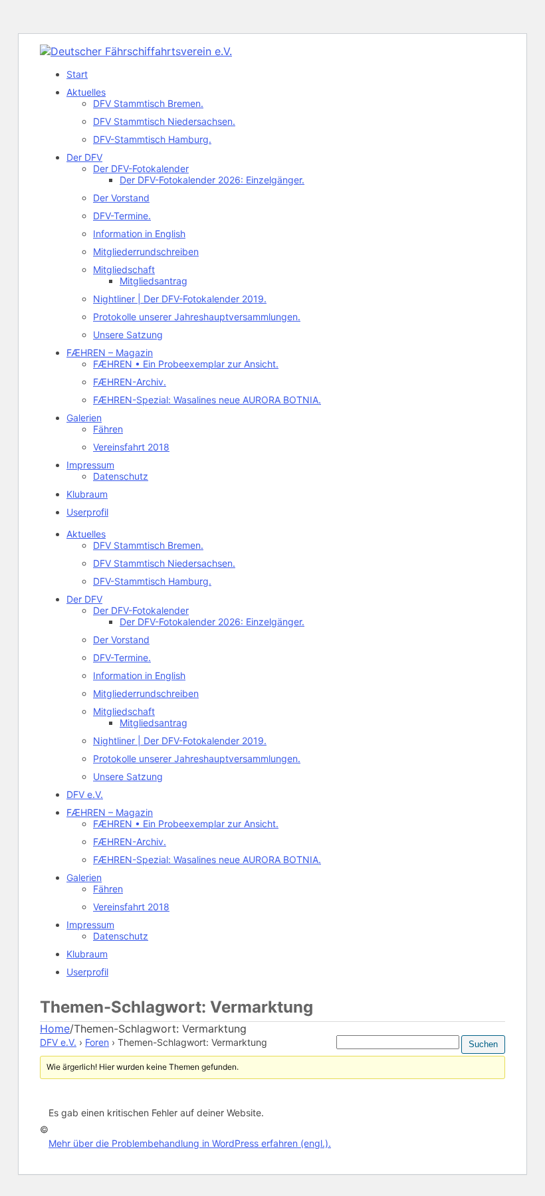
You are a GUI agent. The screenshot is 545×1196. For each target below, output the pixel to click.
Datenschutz (120, 476)
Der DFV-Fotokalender (141, 168)
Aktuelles (86, 92)
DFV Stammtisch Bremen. (148, 103)
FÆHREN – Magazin (109, 352)
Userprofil (87, 512)
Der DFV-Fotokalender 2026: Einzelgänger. (212, 179)
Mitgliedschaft (124, 269)
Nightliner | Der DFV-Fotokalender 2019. (180, 298)
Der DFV (84, 157)
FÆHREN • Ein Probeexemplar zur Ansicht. (185, 363)
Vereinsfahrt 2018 (131, 446)
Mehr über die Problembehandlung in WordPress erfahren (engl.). (190, 1143)
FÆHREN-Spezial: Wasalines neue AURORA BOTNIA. (207, 399)
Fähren (108, 429)
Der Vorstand (121, 197)
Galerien (84, 417)
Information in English (139, 233)
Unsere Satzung (128, 334)
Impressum (90, 464)
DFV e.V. (84, 794)
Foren (97, 1042)
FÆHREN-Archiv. (129, 381)
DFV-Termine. (122, 215)
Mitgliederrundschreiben (146, 251)
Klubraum (87, 494)
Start (77, 74)
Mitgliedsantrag (153, 280)
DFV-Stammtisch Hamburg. (152, 139)
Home (55, 1028)
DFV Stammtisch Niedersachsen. (164, 121)
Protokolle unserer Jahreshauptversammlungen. (196, 316)
